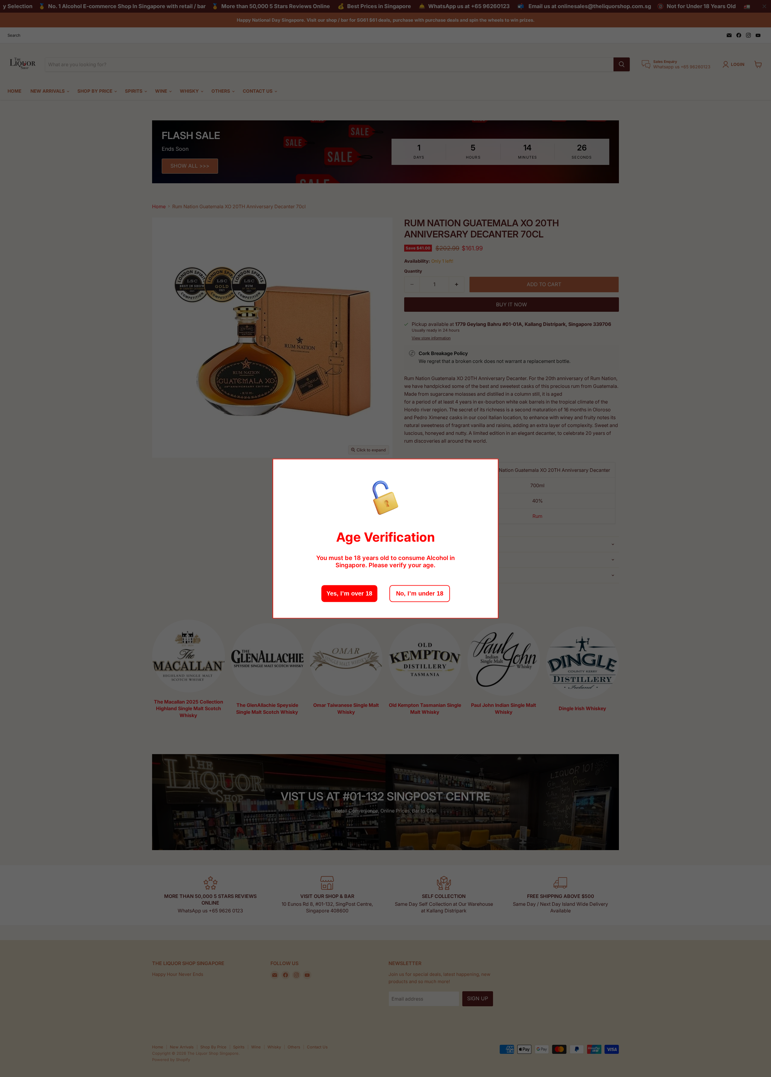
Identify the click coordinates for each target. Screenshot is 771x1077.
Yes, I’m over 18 (349, 593)
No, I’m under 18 (419, 593)
